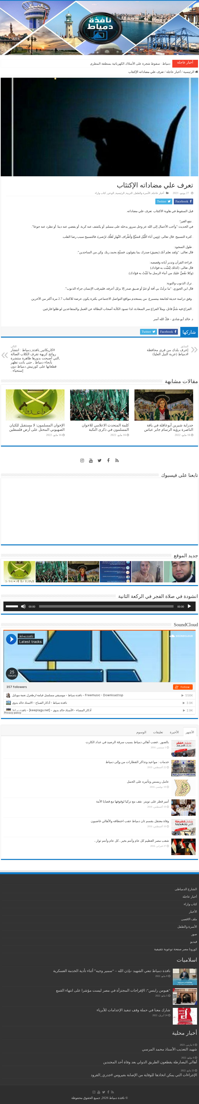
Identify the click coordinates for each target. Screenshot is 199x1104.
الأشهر (190, 732)
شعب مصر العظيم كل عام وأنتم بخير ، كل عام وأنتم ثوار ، (131, 840)
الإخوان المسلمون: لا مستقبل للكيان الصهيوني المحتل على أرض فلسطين (37, 427)
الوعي (110, 193)
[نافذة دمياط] (99, 28)
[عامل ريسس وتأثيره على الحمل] (183, 788)
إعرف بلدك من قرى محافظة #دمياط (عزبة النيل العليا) (167, 350)
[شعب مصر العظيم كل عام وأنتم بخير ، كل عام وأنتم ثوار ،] (183, 847)
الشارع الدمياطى (186, 889)
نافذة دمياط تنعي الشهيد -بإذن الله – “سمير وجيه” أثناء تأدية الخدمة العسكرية (111, 971)
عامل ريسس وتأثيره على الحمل (148, 781)
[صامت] (23, 606)
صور (194, 934)
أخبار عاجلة (173, 72)
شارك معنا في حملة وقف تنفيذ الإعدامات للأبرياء (133, 1010)
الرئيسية (189, 72)
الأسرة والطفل (142, 193)
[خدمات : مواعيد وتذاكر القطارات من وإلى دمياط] (183, 768)
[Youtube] (91, 460)
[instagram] (82, 460)
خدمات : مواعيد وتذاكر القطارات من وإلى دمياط (137, 762)
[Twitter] (99, 460)
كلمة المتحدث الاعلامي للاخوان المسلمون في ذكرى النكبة (105, 427)
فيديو (193, 941)
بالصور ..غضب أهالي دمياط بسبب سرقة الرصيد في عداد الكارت (127, 742)
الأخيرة (174, 732)
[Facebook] (108, 460)
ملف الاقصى (189, 919)
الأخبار (193, 911)
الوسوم (141, 732)
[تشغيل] (189, 606)
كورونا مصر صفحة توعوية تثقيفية (175, 949)
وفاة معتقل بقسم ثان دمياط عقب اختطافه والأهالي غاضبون (130, 821)
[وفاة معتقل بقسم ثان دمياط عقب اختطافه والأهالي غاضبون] (183, 827)
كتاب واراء (100, 193)
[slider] (12, 606)
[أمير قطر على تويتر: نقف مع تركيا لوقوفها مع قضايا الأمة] (183, 807)
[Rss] (117, 460)
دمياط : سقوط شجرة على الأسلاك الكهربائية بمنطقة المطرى (130, 63)
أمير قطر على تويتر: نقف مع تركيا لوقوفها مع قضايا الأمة (132, 801)
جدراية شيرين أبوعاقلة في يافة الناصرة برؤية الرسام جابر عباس (168, 427)
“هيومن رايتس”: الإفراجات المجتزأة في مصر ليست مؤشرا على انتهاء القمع (113, 990)
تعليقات (158, 732)
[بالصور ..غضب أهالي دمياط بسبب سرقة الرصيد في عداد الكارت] (183, 748)
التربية (129, 193)
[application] (99, 606)
